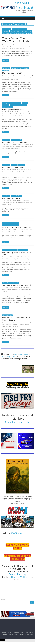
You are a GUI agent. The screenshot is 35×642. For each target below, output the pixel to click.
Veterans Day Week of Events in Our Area (17, 253)
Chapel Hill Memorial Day (17, 46)
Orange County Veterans (11, 324)
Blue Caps (29, 229)
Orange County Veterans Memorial (16, 48)
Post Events (23, 29)
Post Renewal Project (22, 105)
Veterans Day (20, 31)
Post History (6, 31)
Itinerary (21, 574)
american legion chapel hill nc (25, 75)
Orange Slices (22, 231)
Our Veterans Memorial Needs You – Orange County (17, 319)
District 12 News (6, 29)
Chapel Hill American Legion (22, 114)
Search (3, 599)
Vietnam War (29, 33)
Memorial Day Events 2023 (13, 73)
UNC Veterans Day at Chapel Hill (14, 259)
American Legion (23, 44)
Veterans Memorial (7, 33)
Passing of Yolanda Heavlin (13, 109)
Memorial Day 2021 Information (15, 142)
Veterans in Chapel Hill (12, 326)
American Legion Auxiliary (24, 111)
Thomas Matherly (20, 576)
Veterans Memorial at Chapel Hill (10, 225)
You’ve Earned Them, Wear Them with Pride (15, 39)
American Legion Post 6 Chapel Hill (10, 77)
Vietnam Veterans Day (19, 33)
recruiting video (8, 356)
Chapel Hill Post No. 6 (24, 5)
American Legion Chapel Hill (8, 114)
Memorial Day (15, 29)
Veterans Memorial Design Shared (16, 285)
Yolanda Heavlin (18, 116)
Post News (12, 31)
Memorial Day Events (16, 68)
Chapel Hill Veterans (20, 202)
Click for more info (17, 422)
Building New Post (7, 103)
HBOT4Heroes (16, 533)
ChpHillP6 (14, 44)
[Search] (32, 602)
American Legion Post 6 (7, 171)
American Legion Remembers (25, 144)
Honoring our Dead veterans (20, 146)
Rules (12, 574)
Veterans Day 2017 (16, 289)
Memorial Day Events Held (13, 167)
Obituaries (25, 103)
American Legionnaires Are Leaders (17, 227)
